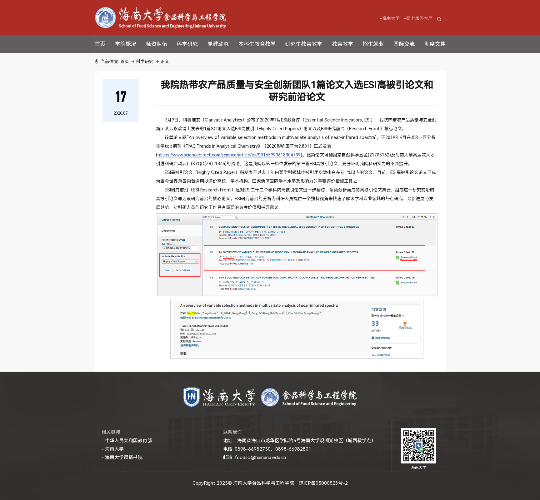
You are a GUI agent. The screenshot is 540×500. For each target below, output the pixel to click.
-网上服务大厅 (418, 18)
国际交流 (404, 44)
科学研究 (187, 44)
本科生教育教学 (257, 44)
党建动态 (218, 44)
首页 (100, 44)
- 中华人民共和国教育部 (127, 440)
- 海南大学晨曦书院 (122, 457)
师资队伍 (156, 44)
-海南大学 (390, 18)
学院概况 (125, 44)
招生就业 (373, 44)
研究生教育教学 (303, 44)
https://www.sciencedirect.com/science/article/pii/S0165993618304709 (229, 154)
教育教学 (342, 44)
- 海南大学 (113, 449)
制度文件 (435, 44)
